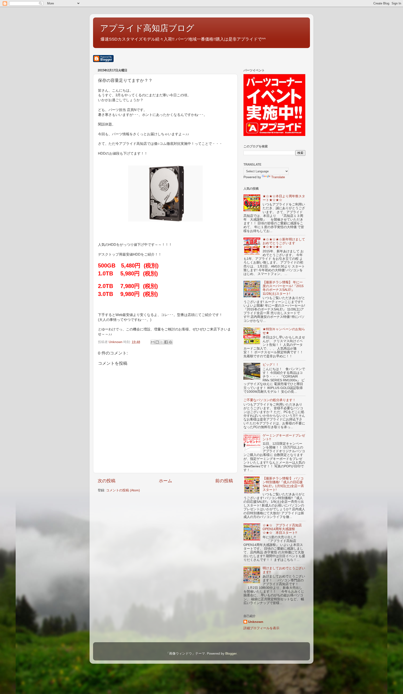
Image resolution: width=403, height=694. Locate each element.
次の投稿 (106, 480)
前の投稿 (224, 480)
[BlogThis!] (157, 342)
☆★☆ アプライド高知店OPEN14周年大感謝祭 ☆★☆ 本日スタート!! (282, 529)
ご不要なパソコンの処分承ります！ (269, 400)
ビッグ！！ (271, 364)
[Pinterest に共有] (170, 342)
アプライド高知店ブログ (147, 28)
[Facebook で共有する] (166, 342)
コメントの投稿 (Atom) (123, 490)
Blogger (230, 653)
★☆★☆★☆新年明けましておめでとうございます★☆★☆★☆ (284, 243)
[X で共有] (161, 342)
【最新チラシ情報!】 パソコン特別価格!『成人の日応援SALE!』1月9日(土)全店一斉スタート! (283, 484)
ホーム (165, 480)
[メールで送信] (152, 342)
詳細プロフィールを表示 (261, 628)
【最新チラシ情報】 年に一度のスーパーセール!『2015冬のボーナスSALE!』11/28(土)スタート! (283, 288)
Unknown (255, 622)
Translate (278, 177)
